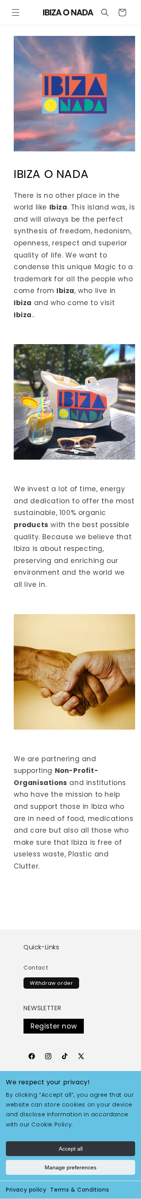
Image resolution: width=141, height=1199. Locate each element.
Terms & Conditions (79, 1190)
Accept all (71, 1149)
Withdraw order (51, 983)
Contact (36, 968)
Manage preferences (70, 1167)
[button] (15, 12)
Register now (54, 1026)
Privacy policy (26, 1190)
